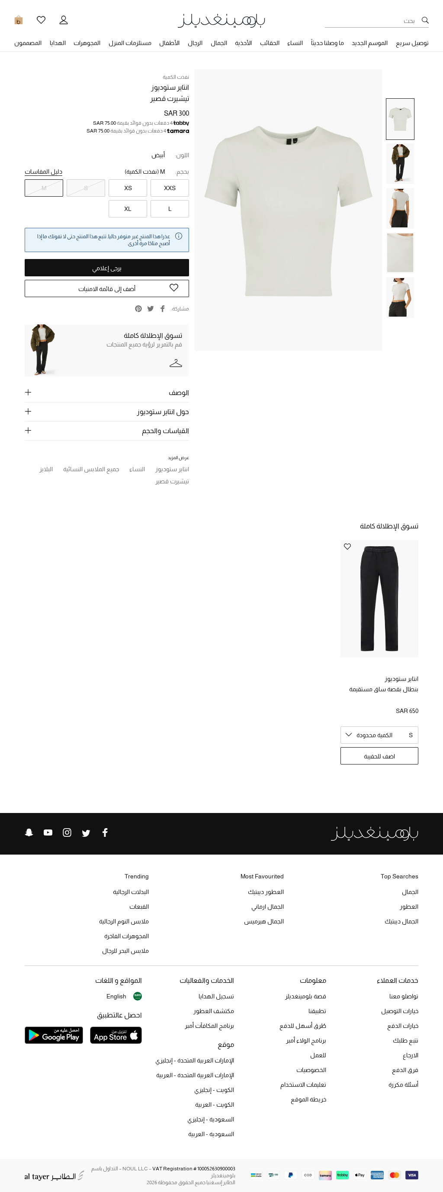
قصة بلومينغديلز (305, 996)
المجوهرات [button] (87, 42)
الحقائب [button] (269, 42)
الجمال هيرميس (264, 921)
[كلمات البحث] (425, 20)
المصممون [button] (28, 42)
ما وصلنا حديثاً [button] (327, 42)
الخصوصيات (311, 1069)
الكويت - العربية (214, 1104)
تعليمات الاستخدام (303, 1084)
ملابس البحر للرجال (125, 950)
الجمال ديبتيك (401, 921)
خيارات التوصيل (399, 1010)
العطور (409, 906)
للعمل (318, 1055)
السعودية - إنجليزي (210, 1119)
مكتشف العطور (213, 1010)
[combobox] (379, 735)
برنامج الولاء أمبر (306, 1040)
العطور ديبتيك (266, 891)
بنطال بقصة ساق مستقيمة (383, 689)
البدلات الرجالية (131, 891)
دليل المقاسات (43, 171)
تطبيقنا (317, 1010)
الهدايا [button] (58, 42)
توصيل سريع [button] (412, 42)
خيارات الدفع (402, 1025)
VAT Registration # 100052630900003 (193, 1169)
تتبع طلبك (405, 1040)
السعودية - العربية (211, 1133)
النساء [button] (295, 42)
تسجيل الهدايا (216, 996)
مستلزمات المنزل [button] (130, 42)
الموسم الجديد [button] (370, 42)
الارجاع (410, 1055)
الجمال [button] (219, 42)
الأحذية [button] (243, 42)
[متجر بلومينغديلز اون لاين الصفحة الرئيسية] (221, 20)
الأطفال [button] (169, 42)
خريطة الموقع (308, 1099)
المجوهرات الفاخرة (126, 936)
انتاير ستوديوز (170, 87)
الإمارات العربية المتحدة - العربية (195, 1075)
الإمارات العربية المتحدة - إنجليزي (194, 1060)
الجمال (410, 891)
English (116, 996)
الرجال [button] (195, 42)
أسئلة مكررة (403, 1084)
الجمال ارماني (267, 906)
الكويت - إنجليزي (214, 1089)
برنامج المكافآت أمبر (209, 1025)
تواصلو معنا (403, 996)
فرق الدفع (405, 1069)
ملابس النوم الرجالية (124, 921)
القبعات (139, 906)
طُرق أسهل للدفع (302, 1025)
